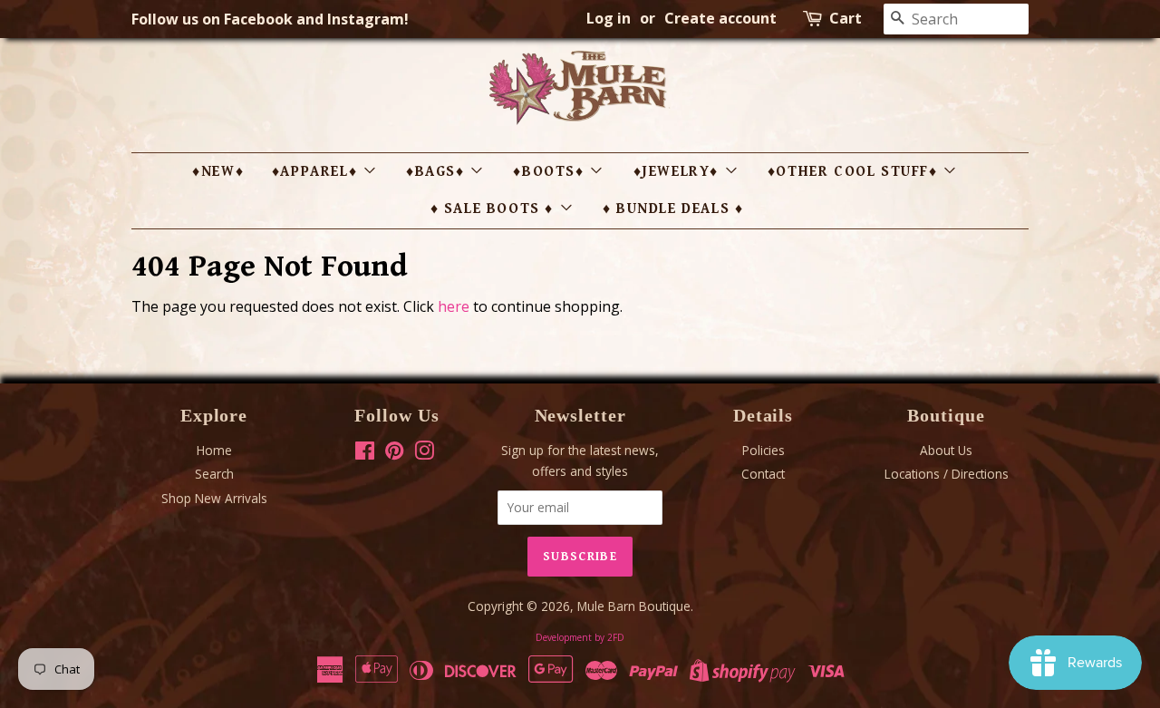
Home (214, 450)
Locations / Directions (946, 473)
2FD (615, 637)
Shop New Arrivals (214, 498)
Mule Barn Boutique (634, 606)
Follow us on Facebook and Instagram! (270, 19)
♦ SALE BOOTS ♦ (494, 209)
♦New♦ (218, 171)
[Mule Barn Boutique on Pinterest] (394, 453)
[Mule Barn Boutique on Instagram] (424, 453)
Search (214, 473)
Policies (763, 450)
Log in (608, 18)
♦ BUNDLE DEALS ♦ (673, 209)
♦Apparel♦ (317, 171)
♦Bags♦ (437, 171)
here (453, 306)
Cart (845, 18)
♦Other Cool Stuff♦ (855, 171)
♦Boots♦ (551, 171)
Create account (720, 18)
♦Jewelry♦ (678, 171)
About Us (946, 450)
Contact (763, 473)
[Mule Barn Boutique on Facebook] (364, 453)
